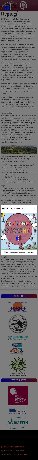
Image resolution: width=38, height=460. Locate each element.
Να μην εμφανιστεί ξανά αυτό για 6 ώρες (20, 252)
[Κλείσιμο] (35, 208)
